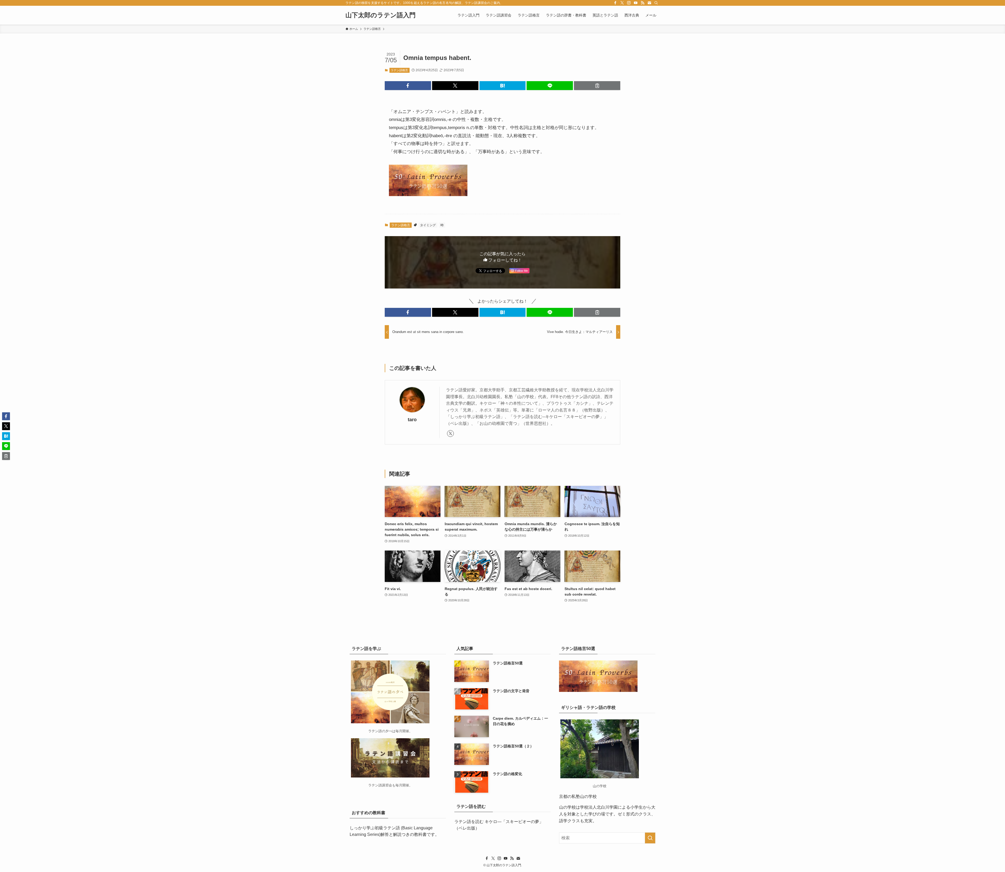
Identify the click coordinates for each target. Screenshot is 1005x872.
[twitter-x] (622, 3)
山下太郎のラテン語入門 (380, 15)
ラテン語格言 (399, 70)
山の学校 (567, 807)
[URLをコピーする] (597, 85)
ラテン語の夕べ (380, 731)
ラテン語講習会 (380, 785)
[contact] (649, 3)
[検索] (656, 3)
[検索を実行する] (650, 837)
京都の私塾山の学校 (578, 796)
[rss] (642, 3)
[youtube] (635, 3)
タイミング (428, 225)
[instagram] (629, 3)
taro (412, 419)
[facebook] (615, 3)
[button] (408, 85)
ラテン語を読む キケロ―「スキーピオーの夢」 (498, 821)
